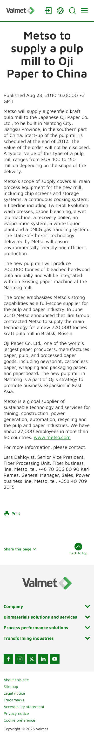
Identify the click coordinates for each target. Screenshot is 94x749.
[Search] (72, 11)
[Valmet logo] (23, 10)
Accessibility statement (24, 706)
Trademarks (14, 700)
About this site (16, 680)
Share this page (17, 549)
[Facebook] (8, 659)
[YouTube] (55, 659)
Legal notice (14, 693)
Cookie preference (19, 720)
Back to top (78, 553)
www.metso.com (52, 437)
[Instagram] (20, 659)
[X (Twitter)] (31, 659)
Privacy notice (16, 713)
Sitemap (11, 686)
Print (16, 513)
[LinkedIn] (43, 659)
